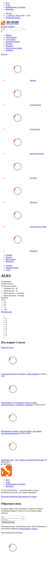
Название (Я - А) (11, 291)
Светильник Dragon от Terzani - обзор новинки (20, 374)
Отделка (9, 44)
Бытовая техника (13, 42)
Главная (9, 255)
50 (5, 305)
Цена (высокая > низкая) (14, 296)
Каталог (4, 54)
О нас (8, 5)
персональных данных (28, 529)
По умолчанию (10, 286)
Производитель (12, 268)
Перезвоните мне (8, 522)
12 (5, 300)
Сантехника (10, 39)
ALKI (8, 270)
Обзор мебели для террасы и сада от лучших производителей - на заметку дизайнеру (19, 404)
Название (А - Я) (11, 288)
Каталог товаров (7, 26)
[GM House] (10, 24)
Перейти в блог (7, 347)
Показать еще (6, 312)
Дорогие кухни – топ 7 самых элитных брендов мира (22, 460)
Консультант (11, 259)
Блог (8, 3)
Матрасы (9, 46)
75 (5, 307)
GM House (7, 464)
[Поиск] (24, 29)
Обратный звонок (13, 18)
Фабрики (9, 50)
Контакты (10, 9)
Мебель (9, 35)
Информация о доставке (15, 7)
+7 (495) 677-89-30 (13, 16)
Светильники (11, 37)
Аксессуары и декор (14, 48)
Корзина (9, 261)
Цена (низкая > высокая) (14, 293)
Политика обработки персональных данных (19, 496)
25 (5, 302)
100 (5, 310)
